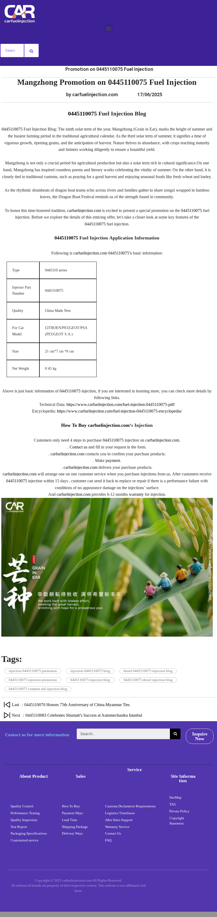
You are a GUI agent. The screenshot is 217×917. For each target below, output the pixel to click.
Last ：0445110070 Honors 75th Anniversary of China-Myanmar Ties (71, 704)
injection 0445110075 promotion (33, 671)
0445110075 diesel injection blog (148, 680)
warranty (136, 494)
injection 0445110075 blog (90, 671)
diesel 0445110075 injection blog (148, 671)
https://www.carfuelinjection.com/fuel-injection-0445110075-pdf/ (120, 404)
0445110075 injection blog (90, 680)
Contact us (78, 447)
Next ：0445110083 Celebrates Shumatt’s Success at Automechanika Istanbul (77, 715)
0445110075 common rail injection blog (38, 689)
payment (113, 460)
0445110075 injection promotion (33, 680)
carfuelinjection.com (84, 210)
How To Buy (74, 425)
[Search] (31, 50)
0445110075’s (120, 253)
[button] (108, 28)
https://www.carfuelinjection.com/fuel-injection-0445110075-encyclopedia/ (119, 411)
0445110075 (82, 113)
